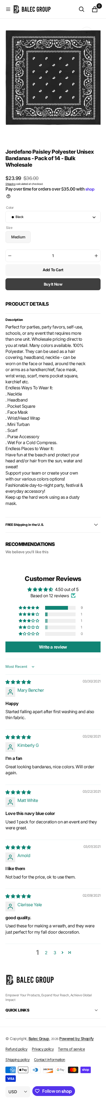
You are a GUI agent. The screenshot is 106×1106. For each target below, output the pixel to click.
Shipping (10, 183)
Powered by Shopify (76, 1038)
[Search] (82, 9)
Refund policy (16, 1049)
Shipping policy (17, 1059)
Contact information (49, 1059)
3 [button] (55, 952)
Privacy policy (43, 1049)
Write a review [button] (53, 647)
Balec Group (39, 1038)
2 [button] (46, 952)
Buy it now (53, 284)
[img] (18, 682)
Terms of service (71, 1049)
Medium (21, 239)
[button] (8, 9)
